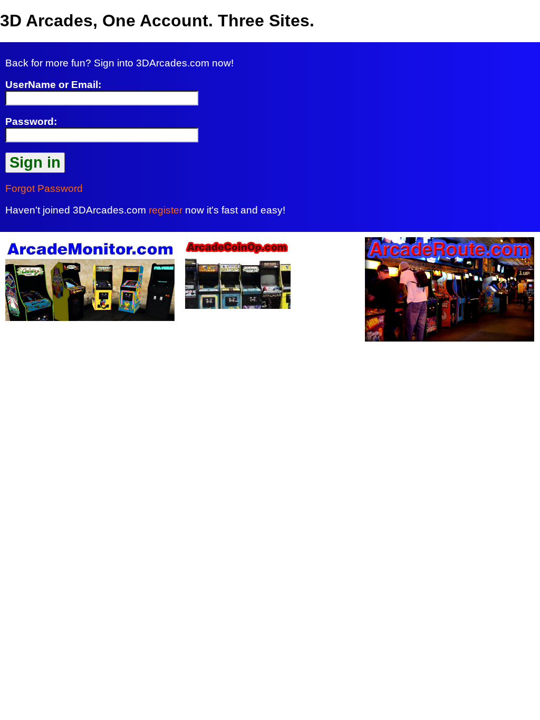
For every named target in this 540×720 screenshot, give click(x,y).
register (165, 210)
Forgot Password (44, 188)
